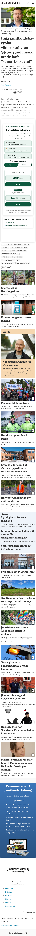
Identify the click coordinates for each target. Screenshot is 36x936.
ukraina (5, 248)
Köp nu (18, 184)
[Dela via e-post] (20, 92)
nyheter (5, 244)
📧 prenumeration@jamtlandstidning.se (15, 225)
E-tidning (8, 892)
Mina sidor (25, 164)
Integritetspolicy (11, 906)
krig (20, 257)
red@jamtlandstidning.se (10, 925)
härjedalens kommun (10, 260)
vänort (26, 244)
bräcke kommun (8, 263)
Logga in (11, 164)
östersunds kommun (10, 254)
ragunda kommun (19, 251)
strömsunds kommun (19, 248)
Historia (8, 899)
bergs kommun (23, 263)
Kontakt (8, 902)
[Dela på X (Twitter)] (18, 92)
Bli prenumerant (18, 801)
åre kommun (16, 244)
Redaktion (8, 895)
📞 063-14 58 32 (9, 222)
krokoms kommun (9, 257)
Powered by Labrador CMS (18, 933)
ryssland (6, 251)
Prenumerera (10, 888)
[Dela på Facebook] (14, 92)
